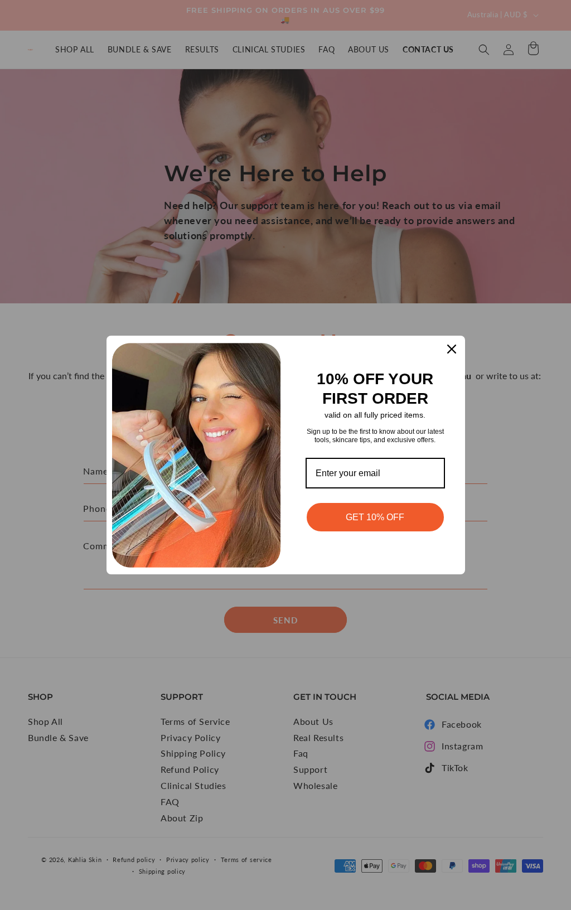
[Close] (451, 349)
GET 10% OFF (375, 517)
